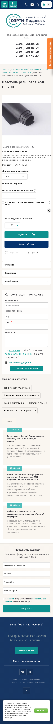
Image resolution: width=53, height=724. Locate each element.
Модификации (11, 281)
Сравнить (35, 253)
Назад (9, 421)
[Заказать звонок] (26, 4)
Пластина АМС (37, 403)
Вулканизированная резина (19, 410)
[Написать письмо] (32, 4)
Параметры (10, 273)
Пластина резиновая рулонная (20, 395)
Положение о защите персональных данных (26, 682)
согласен (14, 350)
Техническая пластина (16, 388)
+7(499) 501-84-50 (26, 52)
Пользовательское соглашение (26, 680)
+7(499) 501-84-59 (26, 48)
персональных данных (18, 354)
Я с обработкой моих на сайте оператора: (24, 354)
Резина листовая (13, 403)
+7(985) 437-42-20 (27, 55)
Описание (9, 265)
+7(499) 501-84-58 (26, 44)
